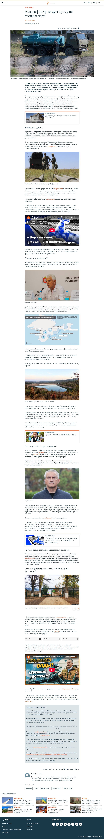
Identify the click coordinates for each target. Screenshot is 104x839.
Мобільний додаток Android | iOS (11, 829)
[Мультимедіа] (94, 3)
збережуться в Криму (69, 689)
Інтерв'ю (84, 798)
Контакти (30, 829)
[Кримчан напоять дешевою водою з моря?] (35, 437)
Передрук (30, 826)
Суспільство (29, 8)
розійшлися (28, 701)
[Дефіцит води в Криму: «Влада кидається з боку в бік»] (35, 118)
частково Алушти (45, 735)
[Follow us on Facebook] (53, 824)
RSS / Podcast (5, 832)
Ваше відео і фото (7, 823)
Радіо (3, 826)
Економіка (17, 807)
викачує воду (52, 146)
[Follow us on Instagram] (69, 824)
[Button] (61, 28)
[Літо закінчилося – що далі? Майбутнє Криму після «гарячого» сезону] (41, 809)
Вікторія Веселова (30, 20)
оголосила (36, 454)
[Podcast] (76, 824)
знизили (41, 452)
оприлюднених (30, 558)
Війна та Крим (18, 798)
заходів (56, 631)
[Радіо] (99, 3)
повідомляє (47, 518)
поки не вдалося (61, 617)
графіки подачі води (41, 732)
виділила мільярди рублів (40, 747)
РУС (85, 2)
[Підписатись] (80, 824)
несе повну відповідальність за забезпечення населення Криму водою (46, 754)
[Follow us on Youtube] (61, 824)
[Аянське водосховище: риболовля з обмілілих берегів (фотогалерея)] (52, 590)
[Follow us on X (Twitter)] (57, 824)
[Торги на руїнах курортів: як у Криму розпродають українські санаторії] (7, 809)
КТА (89, 2)
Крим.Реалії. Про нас (33, 823)
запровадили (58, 189)
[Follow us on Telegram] (65, 824)
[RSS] (72, 824)
